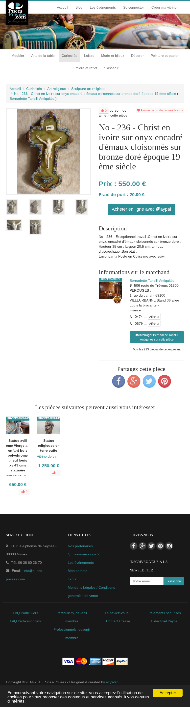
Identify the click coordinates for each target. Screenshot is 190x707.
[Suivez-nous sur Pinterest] (160, 546)
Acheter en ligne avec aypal (141, 209)
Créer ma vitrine (164, 7)
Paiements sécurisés (164, 613)
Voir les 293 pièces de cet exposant (157, 349)
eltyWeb (112, 682)
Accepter (168, 692)
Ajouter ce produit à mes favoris (161, 110)
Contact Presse (118, 621)
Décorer (137, 56)
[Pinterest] (164, 381)
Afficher (154, 317)
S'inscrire (173, 581)
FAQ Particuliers (25, 613)
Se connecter (133, 7)
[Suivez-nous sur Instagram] (169, 546)
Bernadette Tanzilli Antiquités (152, 281)
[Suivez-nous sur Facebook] (134, 546)
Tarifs (72, 579)
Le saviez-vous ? (118, 613)
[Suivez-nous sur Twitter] (151, 546)
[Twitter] (149, 381)
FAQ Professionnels (25, 621)
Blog (78, 7)
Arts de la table (43, 56)
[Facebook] (118, 381)
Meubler (17, 56)
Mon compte (77, 571)
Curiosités (69, 56)
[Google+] (133, 381)
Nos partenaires (80, 546)
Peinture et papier (165, 56)
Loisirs (89, 56)
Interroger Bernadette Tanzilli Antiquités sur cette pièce (158, 337)
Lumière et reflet (84, 68)
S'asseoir (111, 68)
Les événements (103, 7)
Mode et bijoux (112, 56)
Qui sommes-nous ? (83, 554)
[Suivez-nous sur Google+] (142, 546)
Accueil (62, 7)
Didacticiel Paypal (164, 621)
